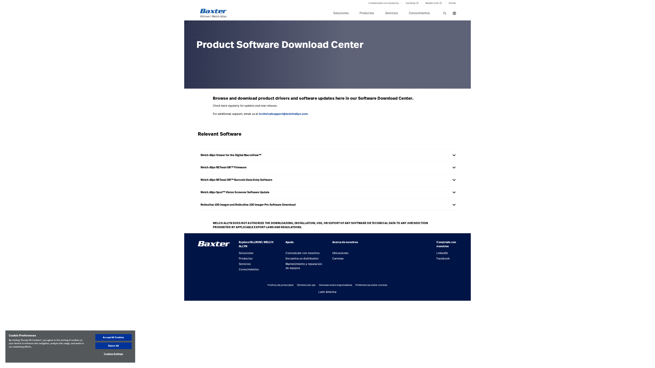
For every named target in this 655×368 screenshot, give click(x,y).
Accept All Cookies (113, 337)
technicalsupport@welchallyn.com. (284, 114)
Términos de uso (306, 285)
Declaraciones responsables (335, 285)
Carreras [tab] (412, 3)
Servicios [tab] (391, 13)
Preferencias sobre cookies (371, 285)
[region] (70, 347)
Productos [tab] (367, 13)
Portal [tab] (452, 3)
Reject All (113, 345)
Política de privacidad (280, 285)
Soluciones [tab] (341, 13)
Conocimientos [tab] (419, 13)
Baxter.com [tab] (434, 3)
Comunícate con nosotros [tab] (384, 3)
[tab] (445, 13)
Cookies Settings (113, 353)
